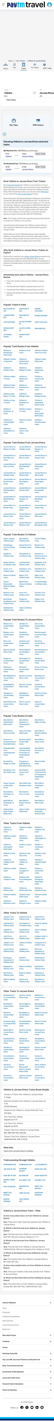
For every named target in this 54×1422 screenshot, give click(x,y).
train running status (25, 194)
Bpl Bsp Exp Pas (10, 150)
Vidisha (8, 156)
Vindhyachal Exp (11, 163)
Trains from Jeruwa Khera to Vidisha (18, 1151)
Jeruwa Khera (27, 156)
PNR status (44, 192)
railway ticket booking (32, 256)
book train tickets (13, 185)
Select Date (40, 154)
